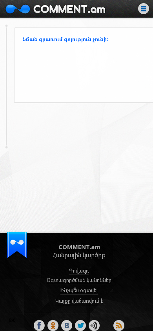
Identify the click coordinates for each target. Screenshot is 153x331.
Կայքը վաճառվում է (79, 300)
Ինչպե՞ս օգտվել (79, 290)
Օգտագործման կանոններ (79, 280)
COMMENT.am (55, 9)
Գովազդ (79, 270)
